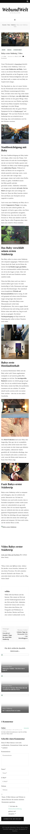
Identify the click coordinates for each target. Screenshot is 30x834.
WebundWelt (15, 9)
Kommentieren (5, 751)
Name (3, 769)
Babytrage (4, 114)
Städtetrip (18, 50)
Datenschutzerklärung (15, 809)
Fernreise (5, 666)
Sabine (3, 728)
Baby (3, 50)
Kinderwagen (19, 111)
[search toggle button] (27, 1)
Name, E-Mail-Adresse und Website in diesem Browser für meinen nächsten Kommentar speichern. (13, 799)
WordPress (14, 831)
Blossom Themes (14, 829)
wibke (4, 56)
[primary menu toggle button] (15, 20)
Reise (9, 50)
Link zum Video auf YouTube (10, 555)
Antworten (26, 728)
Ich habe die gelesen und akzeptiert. (15, 810)
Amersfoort (18, 64)
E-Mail (3, 777)
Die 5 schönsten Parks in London (11, 710)
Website (3, 786)
